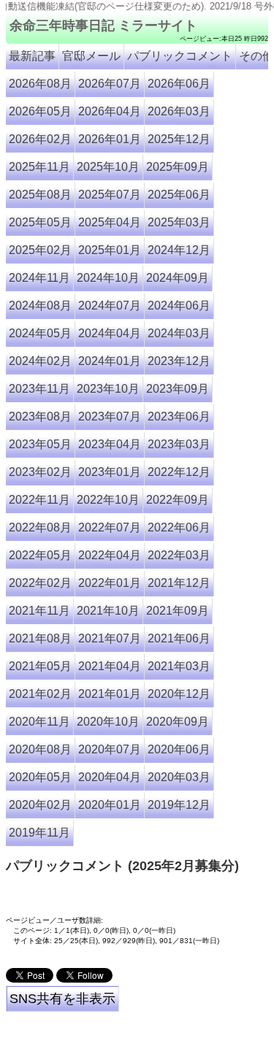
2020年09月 (177, 721)
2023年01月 (109, 472)
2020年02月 (40, 805)
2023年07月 (109, 416)
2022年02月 (40, 583)
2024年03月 (179, 333)
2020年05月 (40, 777)
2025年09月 (177, 167)
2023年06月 (179, 416)
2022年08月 (40, 527)
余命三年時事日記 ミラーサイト (103, 25)
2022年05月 (40, 555)
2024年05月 (40, 333)
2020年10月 (108, 721)
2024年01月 (109, 361)
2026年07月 (109, 83)
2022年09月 (177, 499)
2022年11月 (39, 499)
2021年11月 (39, 610)
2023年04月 (109, 444)
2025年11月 (39, 167)
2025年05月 (40, 222)
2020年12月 (179, 694)
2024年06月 (179, 305)
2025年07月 (109, 194)
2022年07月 (109, 527)
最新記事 (32, 56)
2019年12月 (179, 805)
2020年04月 (109, 777)
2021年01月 (109, 694)
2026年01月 (109, 139)
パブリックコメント (179, 56)
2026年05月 (40, 111)
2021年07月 (109, 638)
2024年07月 (109, 305)
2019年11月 (39, 832)
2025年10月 (108, 167)
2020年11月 (39, 721)
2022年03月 (179, 555)
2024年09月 (177, 278)
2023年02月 (40, 472)
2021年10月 (108, 610)
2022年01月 (109, 583)
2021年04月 (109, 666)
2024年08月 (40, 305)
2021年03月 (179, 666)
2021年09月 (177, 610)
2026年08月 (40, 83)
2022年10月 (108, 499)
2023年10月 (108, 389)
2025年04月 (109, 222)
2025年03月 (179, 222)
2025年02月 (40, 250)
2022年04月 (109, 555)
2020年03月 (179, 777)
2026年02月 (40, 139)
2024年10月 (108, 278)
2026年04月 (109, 111)
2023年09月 (177, 389)
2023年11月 (39, 389)
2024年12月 (179, 250)
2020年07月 (109, 749)
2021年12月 (179, 583)
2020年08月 (40, 749)
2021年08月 (40, 638)
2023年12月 (179, 361)
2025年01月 (109, 250)
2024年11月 (39, 278)
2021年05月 (40, 666)
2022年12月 (179, 472)
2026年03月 (179, 111)
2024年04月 (109, 333)
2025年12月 (179, 139)
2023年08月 (40, 416)
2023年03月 (179, 444)
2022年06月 (179, 527)
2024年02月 (40, 361)
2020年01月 (109, 805)
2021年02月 (40, 694)
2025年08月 (40, 194)
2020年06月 (179, 749)
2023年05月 (40, 444)
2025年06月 (179, 194)
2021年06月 (179, 638)
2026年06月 (179, 83)
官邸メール (91, 56)
